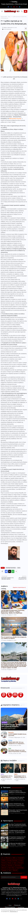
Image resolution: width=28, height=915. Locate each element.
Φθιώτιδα (15, 870)
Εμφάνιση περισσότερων (19, 587)
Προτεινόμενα (18, 865)
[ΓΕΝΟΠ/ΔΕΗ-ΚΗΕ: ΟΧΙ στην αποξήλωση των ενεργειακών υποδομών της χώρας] (4, 742)
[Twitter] (9, 571)
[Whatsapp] (12, 571)
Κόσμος (9, 862)
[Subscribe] (25, 11)
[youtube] (14, 7)
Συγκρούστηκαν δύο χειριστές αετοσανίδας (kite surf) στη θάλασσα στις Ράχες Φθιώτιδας (17, 798)
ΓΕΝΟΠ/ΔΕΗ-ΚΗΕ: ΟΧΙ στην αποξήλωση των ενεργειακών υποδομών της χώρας (16, 743)
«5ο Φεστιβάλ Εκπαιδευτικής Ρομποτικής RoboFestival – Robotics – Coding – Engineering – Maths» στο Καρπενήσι (12, 612)
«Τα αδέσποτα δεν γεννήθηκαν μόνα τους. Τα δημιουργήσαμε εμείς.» (17, 831)
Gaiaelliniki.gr (21, 907)
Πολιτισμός (10, 865)
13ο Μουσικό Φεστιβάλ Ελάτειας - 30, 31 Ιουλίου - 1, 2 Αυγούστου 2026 (17, 844)
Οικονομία (20, 862)
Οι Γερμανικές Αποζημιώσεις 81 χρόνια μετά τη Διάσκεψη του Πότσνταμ (17, 838)
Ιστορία (21, 860)
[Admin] (21, 899)
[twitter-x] (11, 7)
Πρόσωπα (4, 867)
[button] (18, 11)
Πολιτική (3, 865)
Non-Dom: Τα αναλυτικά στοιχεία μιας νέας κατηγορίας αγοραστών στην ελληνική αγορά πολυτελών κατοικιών (17, 825)
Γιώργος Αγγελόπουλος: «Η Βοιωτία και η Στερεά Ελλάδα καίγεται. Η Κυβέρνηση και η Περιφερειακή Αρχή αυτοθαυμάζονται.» (16, 804)
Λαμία (14, 862)
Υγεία (9, 16)
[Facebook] (6, 571)
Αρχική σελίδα (4, 16)
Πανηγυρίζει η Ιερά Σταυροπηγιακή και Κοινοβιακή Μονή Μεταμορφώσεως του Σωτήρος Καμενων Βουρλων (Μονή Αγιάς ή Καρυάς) (18, 811)
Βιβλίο (14, 857)
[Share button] (16, 571)
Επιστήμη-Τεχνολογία (10, 567)
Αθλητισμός (8, 857)
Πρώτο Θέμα (11, 867)
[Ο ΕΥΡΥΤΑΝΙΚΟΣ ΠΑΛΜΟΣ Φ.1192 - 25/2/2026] (4, 734)
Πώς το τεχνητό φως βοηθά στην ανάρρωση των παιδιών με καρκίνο (13, 638)
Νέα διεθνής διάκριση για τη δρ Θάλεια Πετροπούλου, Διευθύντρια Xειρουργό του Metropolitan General (17, 751)
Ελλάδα (3, 860)
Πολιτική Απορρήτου (10, 907)
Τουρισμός (4, 870)
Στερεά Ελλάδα (19, 867)
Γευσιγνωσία (21, 857)
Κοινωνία (4, 862)
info (2, 857)
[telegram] (20, 7)
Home (10, 905)
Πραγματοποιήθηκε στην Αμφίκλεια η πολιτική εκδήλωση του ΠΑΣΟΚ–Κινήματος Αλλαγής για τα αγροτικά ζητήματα (17, 791)
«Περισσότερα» (13, 911)
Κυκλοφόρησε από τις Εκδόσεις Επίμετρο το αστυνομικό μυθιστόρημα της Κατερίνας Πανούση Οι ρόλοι (20, 777)
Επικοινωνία (17, 905)
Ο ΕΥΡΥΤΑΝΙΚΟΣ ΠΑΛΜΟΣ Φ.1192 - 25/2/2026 (17, 735)
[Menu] (2, 11)
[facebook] (8, 7)
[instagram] (17, 7)
